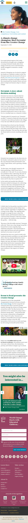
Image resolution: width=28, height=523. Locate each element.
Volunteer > (18, 472)
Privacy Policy (4, 510)
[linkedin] (2, 457)
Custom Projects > (6, 472)
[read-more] (14, 392)
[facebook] (10, 457)
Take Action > (18, 470)
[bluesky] (21, 457)
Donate (9, 3)
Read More (22, 409)
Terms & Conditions (13, 510)
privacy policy (17, 446)
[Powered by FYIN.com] (5, 460)
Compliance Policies (14, 512)
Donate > (17, 468)
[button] (14, 3)
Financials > (4, 482)
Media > (3, 484)
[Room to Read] (2, 2)
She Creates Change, (9, 32)
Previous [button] (2, 392)
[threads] (17, 457)
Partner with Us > (5, 474)
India (17, 407)
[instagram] (6, 457)
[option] (14, 397)
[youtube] (25, 457)
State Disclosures (4, 512)
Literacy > (3, 468)
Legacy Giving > (19, 476)
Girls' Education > (6, 470)
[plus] (16, 54)
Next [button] (25, 392)
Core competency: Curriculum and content (13, 33)
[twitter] (14, 457)
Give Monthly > (19, 474)
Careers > (3, 486)
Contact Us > (4, 488)
